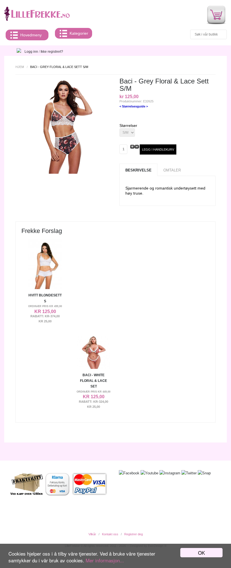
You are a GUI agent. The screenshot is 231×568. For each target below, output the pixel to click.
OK (201, 552)
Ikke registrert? (52, 52)
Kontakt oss (110, 534)
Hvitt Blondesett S (45, 298)
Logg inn (31, 52)
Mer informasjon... (105, 560)
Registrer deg (133, 534)
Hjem (19, 67)
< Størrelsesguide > (133, 106)
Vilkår (92, 534)
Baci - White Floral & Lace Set (93, 381)
